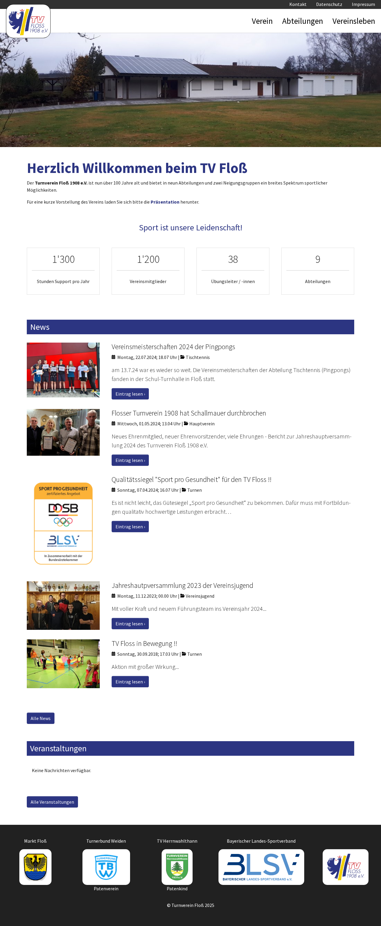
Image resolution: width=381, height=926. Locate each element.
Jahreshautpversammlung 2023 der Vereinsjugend (182, 585)
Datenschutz (329, 4)
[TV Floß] (28, 18)
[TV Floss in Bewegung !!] (63, 663)
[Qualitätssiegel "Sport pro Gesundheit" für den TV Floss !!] (63, 523)
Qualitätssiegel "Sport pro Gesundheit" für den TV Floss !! (191, 479)
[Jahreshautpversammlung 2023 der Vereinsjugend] (63, 605)
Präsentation (165, 202)
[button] (262, 21)
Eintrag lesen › (130, 394)
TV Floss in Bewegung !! (144, 643)
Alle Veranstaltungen (52, 802)
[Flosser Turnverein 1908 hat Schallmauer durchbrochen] (63, 432)
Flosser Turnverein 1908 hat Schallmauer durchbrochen (189, 413)
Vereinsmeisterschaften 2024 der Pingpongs (173, 346)
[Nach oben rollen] (368, 913)
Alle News (41, 718)
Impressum (363, 4)
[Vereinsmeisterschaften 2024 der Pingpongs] (63, 369)
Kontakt (298, 4)
